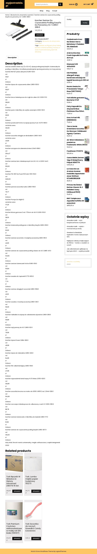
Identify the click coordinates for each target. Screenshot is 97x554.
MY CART (88, 4)
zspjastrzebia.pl (14, 4)
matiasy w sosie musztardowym (47, 49)
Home (7, 15)
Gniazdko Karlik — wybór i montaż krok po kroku (75, 227)
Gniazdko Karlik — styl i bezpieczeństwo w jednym (76, 221)
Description (12, 58)
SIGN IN (73, 4)
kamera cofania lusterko (43, 47)
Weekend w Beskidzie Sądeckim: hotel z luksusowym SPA (77, 234)
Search (60, 4)
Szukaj (69, 19)
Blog (47, 11)
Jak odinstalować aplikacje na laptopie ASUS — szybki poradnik (78, 250)
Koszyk (54, 11)
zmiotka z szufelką (73, 262)
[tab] (12, 58)
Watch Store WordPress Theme (42, 551)
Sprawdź (39, 35)
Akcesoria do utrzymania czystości (22, 15)
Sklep (41, 11)
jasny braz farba (55, 45)
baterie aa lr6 (43, 45)
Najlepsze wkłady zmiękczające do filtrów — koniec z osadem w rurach (78, 243)
